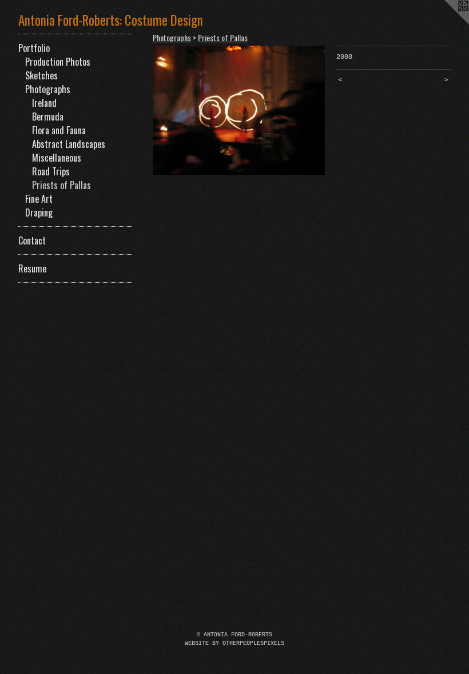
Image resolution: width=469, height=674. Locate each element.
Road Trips (51, 171)
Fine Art (39, 199)
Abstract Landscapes (68, 144)
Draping (39, 212)
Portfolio (34, 48)
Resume (32, 268)
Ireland (44, 103)
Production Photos (57, 62)
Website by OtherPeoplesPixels (234, 643)
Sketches (41, 75)
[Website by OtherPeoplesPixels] (446, 23)
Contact (32, 240)
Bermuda (47, 116)
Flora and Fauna (59, 130)
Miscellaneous (56, 158)
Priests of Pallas (61, 185)
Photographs (47, 89)
